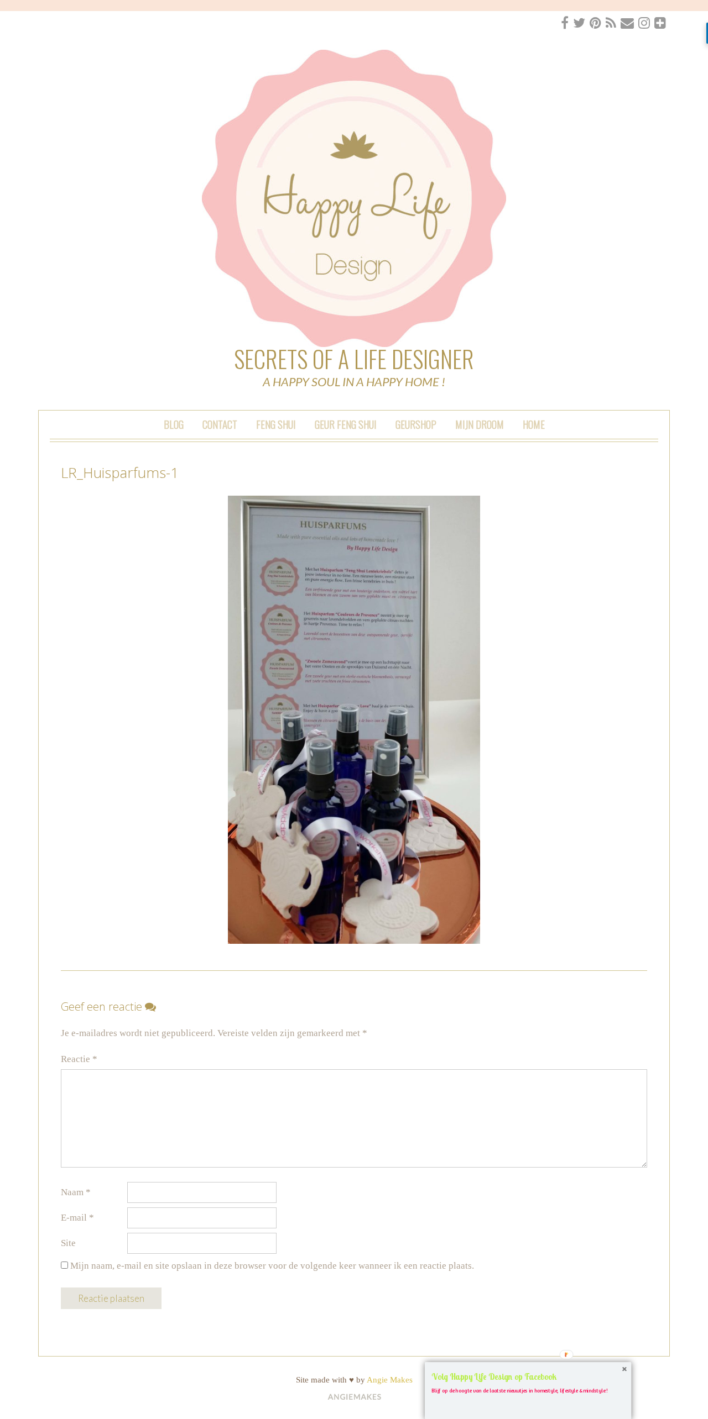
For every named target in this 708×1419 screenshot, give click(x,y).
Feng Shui (276, 424)
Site (68, 1243)
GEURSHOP (415, 424)
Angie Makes (390, 1379)
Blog (174, 424)
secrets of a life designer (354, 358)
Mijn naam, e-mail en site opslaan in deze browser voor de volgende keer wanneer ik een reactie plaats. (272, 1265)
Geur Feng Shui (346, 424)
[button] (527, 1377)
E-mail (77, 1217)
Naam (76, 1192)
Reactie (79, 1059)
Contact (219, 424)
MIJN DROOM (479, 424)
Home (534, 424)
